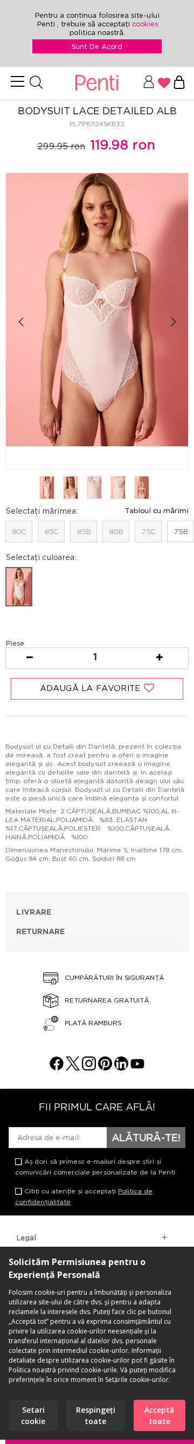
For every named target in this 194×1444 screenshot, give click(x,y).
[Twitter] (73, 1067)
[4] (118, 488)
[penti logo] (97, 83)
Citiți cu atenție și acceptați (84, 1196)
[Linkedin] (121, 1067)
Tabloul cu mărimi (157, 510)
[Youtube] (137, 1067)
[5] (142, 488)
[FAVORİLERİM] (164, 83)
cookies (145, 23)
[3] (94, 488)
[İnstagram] (89, 1067)
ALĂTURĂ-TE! (146, 1137)
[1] (47, 488)
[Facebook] (57, 1067)
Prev (20, 322)
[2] (71, 488)
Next (173, 322)
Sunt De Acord (97, 46)
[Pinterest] (105, 1067)
